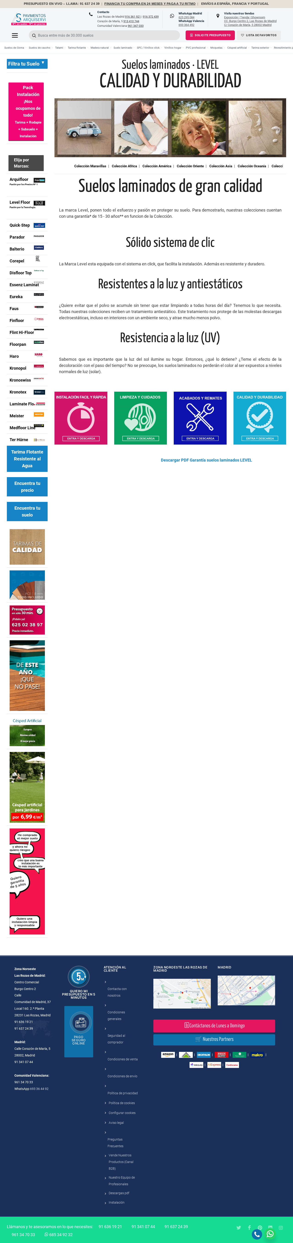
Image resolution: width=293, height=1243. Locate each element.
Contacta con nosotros (117, 992)
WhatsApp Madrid (190, 15)
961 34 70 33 (23, 1234)
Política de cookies (122, 1103)
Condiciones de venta (123, 1059)
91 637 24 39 (176, 1226)
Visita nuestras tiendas (250, 19)
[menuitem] (15, 47)
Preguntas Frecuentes (115, 1143)
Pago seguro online (79, 1040)
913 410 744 (131, 21)
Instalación (117, 1202)
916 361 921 (133, 16)
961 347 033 (136, 26)
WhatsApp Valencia (191, 23)
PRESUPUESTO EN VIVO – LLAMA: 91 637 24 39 (62, 4)
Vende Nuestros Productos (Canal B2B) (121, 1161)
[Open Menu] (15, 35)
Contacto (103, 12)
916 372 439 (151, 16)
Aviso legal (116, 1123)
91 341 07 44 (143, 1226)
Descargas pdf (119, 1193)
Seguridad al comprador (116, 1039)
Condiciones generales (116, 1015)
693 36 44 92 (39, 1089)
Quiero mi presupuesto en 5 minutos (78, 994)
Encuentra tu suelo (27, 511)
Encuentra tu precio (27, 487)
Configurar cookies (122, 1113)
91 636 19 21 (110, 1226)
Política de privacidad (123, 1093)
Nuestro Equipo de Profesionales (122, 1181)
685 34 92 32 (60, 1234)
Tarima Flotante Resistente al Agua (27, 458)
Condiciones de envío (122, 1076)
